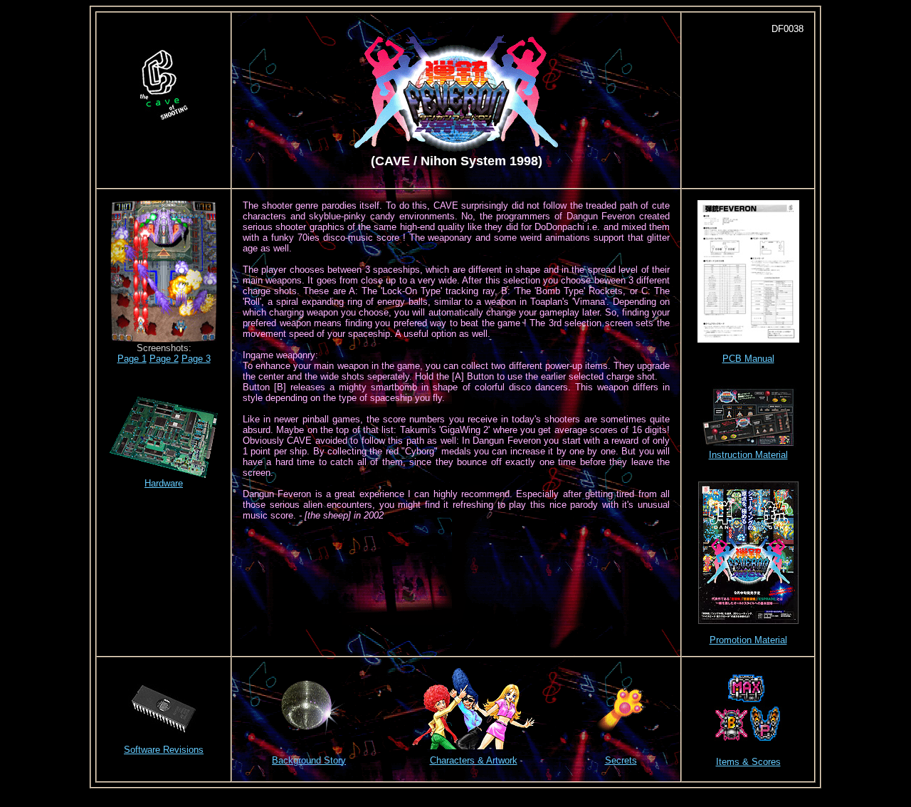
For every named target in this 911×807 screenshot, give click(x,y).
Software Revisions (164, 749)
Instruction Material (748, 454)
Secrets (621, 760)
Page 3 (196, 358)
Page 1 (132, 358)
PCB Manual (748, 358)
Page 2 (164, 358)
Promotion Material (748, 640)
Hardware (163, 483)
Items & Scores (748, 761)
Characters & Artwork (473, 760)
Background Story (309, 760)
